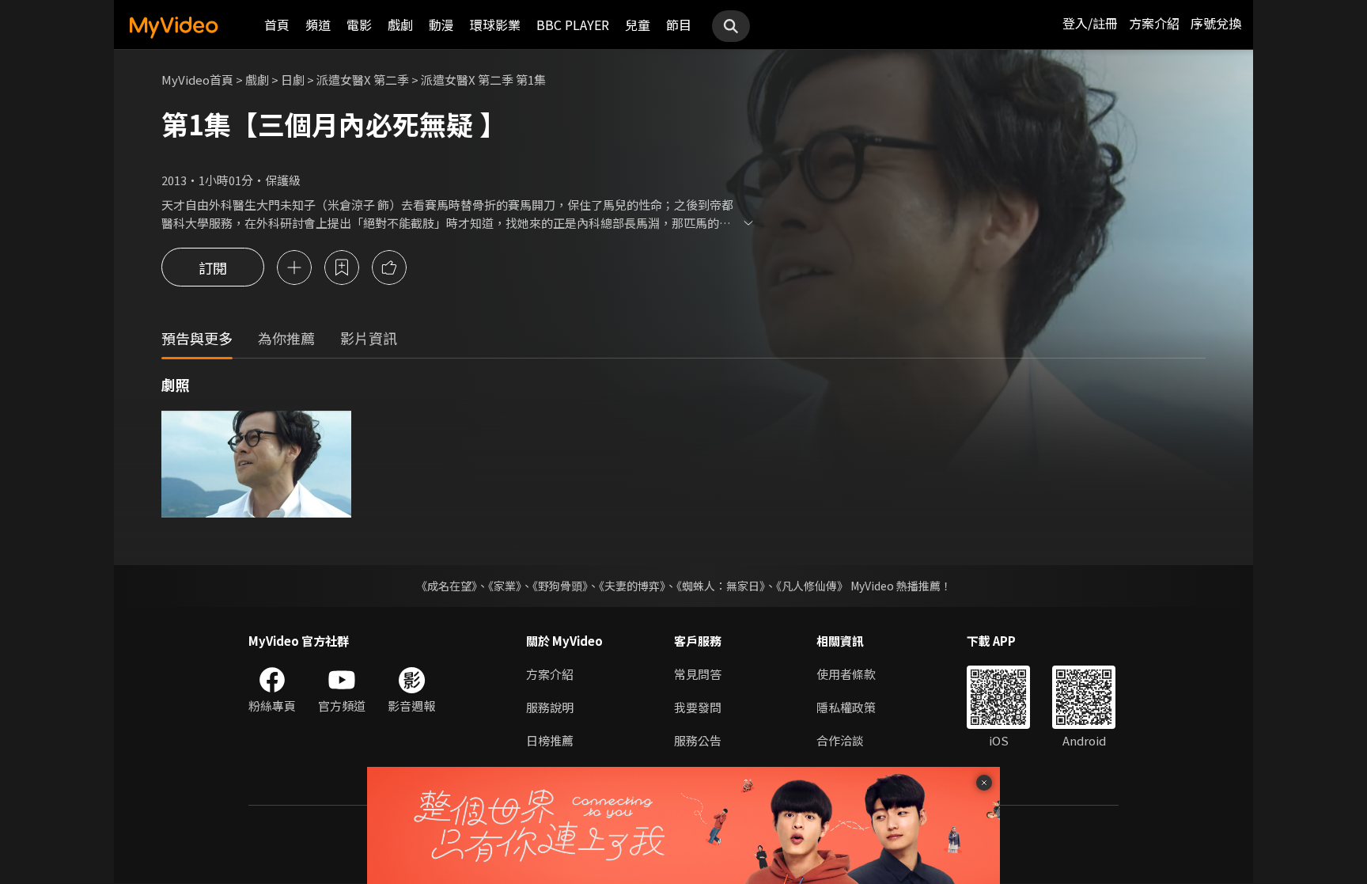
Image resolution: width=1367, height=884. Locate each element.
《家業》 (504, 586)
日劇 (293, 79)
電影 (359, 24)
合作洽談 (840, 740)
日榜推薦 (550, 740)
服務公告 (697, 740)
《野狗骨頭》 (560, 586)
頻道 (318, 24)
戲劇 (400, 24)
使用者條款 (846, 674)
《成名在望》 (446, 586)
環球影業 (495, 24)
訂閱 (213, 267)
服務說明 (550, 707)
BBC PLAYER (572, 24)
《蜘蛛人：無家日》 (720, 586)
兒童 (637, 24)
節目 (678, 24)
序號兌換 (1216, 22)
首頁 (277, 24)
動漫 (441, 24)
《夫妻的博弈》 (632, 586)
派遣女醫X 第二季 (362, 79)
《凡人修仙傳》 (812, 586)
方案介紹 (1154, 22)
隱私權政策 (846, 707)
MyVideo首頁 (197, 79)
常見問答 (697, 674)
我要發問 (697, 707)
